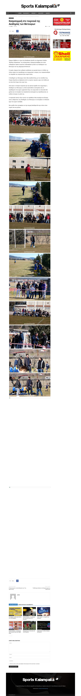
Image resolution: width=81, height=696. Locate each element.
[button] (70, 13)
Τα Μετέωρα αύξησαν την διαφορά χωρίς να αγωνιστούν (41, 589)
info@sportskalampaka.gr (43, 688)
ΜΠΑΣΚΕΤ (34, 13)
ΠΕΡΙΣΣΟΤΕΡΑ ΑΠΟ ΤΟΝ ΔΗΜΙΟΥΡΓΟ (25, 604)
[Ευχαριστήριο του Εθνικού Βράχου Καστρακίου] (43, 625)
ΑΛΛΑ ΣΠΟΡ (40, 13)
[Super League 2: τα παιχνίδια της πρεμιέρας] (43, 611)
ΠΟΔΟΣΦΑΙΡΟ (26, 13)
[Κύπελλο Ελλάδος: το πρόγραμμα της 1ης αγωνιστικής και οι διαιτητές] (29, 611)
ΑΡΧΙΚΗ (19, 13)
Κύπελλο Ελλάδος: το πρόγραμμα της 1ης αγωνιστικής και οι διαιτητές (29, 618)
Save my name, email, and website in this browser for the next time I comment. (25, 663)
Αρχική (10, 16)
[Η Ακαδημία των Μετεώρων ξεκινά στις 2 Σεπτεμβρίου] (15, 611)
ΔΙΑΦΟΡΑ (48, 13)
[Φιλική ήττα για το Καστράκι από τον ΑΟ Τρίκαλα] (29, 625)
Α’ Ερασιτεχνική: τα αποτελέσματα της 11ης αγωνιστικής (17, 589)
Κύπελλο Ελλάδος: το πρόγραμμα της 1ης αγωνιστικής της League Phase (15, 632)
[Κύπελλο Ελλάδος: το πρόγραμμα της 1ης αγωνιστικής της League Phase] (15, 625)
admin (11, 26)
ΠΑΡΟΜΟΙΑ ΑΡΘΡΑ (13, 604)
